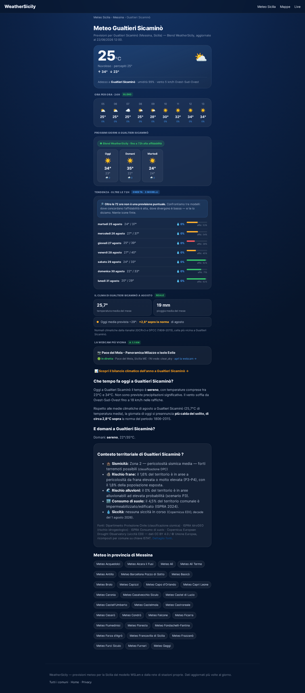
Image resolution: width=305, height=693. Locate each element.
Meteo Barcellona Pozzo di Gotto (142, 574)
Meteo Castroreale (178, 605)
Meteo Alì (167, 564)
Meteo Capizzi (129, 584)
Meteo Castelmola (146, 605)
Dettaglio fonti (162, 538)
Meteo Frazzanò (182, 635)
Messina (118, 17)
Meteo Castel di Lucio (180, 594)
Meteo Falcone (158, 615)
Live (298, 6)
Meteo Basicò (181, 574)
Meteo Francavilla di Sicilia (147, 635)
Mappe (285, 6)
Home (75, 682)
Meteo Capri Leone (195, 584)
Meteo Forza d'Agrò (109, 635)
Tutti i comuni (58, 682)
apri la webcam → (185, 358)
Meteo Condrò (131, 615)
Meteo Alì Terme (191, 564)
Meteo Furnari (137, 645)
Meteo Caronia (106, 594)
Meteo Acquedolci (108, 564)
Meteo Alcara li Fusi (140, 564)
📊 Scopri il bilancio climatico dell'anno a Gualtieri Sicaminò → (141, 371)
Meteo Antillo (105, 574)
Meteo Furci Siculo (108, 645)
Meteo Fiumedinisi (108, 625)
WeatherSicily (20, 6)
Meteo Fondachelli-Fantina (172, 625)
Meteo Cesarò (105, 615)
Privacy (87, 682)
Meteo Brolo (104, 584)
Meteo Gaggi (162, 645)
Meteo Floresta (138, 625)
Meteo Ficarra (184, 615)
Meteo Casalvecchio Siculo (140, 594)
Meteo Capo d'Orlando (161, 584)
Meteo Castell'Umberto (111, 605)
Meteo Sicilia (266, 6)
